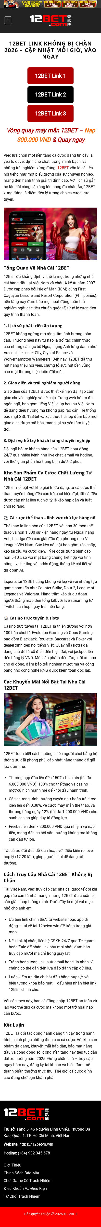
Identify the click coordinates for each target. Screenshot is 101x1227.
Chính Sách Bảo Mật (21, 1173)
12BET (63, 168)
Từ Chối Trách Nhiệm (22, 1196)
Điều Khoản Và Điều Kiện (25, 1188)
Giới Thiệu (12, 1165)
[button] (8, 20)
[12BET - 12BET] (50, 20)
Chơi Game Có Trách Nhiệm (27, 1180)
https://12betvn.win (36, 1144)
